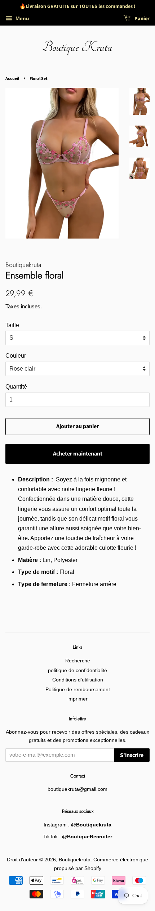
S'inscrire (131, 755)
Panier (141, 18)
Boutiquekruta (74, 859)
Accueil (12, 79)
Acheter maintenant (77, 454)
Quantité (16, 387)
